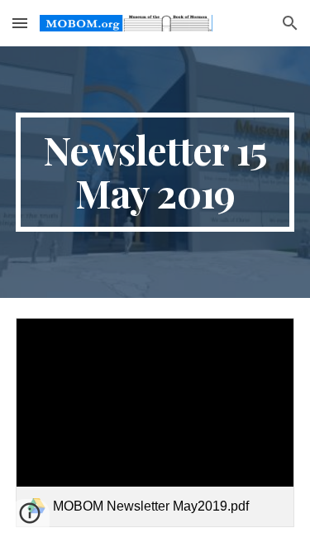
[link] (155, 422)
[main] (155, 172)
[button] (20, 23)
